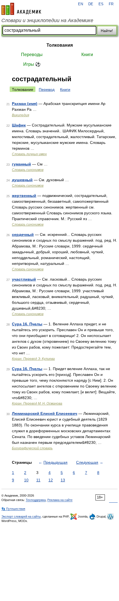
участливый (24, 279)
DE (90, 4)
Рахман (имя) (24, 103)
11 (38, 480)
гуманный (21, 164)
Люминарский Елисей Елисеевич (44, 413)
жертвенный (24, 195)
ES (101, 4)
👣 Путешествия (13, 508)
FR (111, 4)
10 (26, 480)
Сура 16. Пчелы (27, 324)
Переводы (32, 54)
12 (50, 480)
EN (80, 4)
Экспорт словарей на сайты (21, 516)
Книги (87, 54)
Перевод (47, 89)
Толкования (59, 45)
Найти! (107, 30)
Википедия (20, 115)
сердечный (23, 234)
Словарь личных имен (29, 154)
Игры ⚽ (32, 64)
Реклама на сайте (60, 500)
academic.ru (21, 9)
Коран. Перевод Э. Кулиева (33, 359)
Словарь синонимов (27, 170)
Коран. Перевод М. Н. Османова (37, 403)
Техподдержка (36, 500)
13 (63, 480)
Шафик (19, 125)
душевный (22, 180)
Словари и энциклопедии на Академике (47, 20)
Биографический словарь (32, 448)
